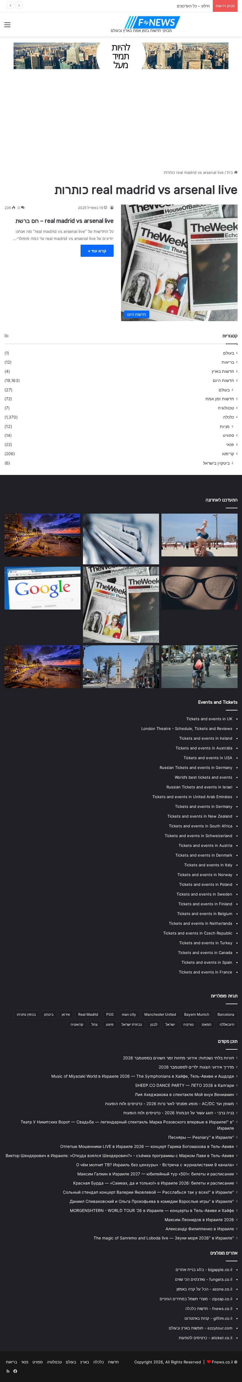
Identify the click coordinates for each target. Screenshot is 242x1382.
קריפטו (228, 453)
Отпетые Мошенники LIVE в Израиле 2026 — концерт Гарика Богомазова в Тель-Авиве (147, 1146)
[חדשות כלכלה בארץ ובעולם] (121, 55)
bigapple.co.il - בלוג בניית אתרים (204, 1269)
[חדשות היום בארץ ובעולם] (152, 22)
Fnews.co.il (222, 1362)
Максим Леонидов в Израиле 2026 (199, 1219)
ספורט (228, 435)
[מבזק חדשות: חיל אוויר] (42, 588)
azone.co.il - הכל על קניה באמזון (204, 1289)
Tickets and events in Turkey (205, 942)
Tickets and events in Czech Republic (197, 933)
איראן (66, 1014)
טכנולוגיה (226, 408)
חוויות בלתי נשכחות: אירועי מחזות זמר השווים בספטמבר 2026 (178, 1058)
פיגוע (109, 1024)
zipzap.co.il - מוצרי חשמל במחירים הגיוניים (196, 1298)
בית (230, 172)
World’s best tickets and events (203, 777)
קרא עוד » (97, 250)
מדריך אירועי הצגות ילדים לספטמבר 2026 (196, 1067)
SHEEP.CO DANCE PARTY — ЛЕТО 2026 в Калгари (184, 1085)
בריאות (228, 362)
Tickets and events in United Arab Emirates (192, 796)
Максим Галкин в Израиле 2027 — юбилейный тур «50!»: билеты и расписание (155, 1174)
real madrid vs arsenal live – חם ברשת (64, 220)
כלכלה (228, 417)
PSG (110, 1014)
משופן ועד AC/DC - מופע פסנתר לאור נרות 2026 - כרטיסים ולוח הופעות (169, 1103)
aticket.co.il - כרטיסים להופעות (205, 1337)
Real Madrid (88, 1014)
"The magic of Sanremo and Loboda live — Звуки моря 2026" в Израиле (164, 1238)
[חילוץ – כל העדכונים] (121, 539)
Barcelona (226, 1014)
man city (129, 1014)
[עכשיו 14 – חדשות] (121, 666)
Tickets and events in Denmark (203, 855)
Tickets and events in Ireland (205, 738)
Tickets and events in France (205, 972)
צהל (94, 1024)
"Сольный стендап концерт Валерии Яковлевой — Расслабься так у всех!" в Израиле (148, 1192)
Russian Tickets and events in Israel (199, 787)
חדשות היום (223, 380)
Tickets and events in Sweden (204, 894)
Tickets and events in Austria (205, 845)
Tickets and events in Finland (205, 903)
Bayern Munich (196, 1014)
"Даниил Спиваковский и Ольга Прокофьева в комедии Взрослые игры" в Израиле (152, 1201)
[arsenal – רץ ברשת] (121, 605)
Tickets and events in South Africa (200, 826)
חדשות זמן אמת (219, 398)
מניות (225, 426)
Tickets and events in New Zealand (199, 816)
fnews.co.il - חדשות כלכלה (208, 1308)
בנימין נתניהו (26, 1014)
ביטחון (48, 1014)
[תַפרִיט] (7, 26)
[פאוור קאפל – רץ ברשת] (42, 666)
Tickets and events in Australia (204, 748)
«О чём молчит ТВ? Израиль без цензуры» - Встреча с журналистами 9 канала (155, 1164)
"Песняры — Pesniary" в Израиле (201, 1137)
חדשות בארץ (223, 371)
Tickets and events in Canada (205, 952)
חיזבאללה (227, 1024)
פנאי (230, 444)
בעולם (228, 353)
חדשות (113, 1362)
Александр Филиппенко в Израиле (200, 1228)
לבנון (153, 1024)
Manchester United (160, 1014)
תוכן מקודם (228, 1041)
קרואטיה (77, 1024)
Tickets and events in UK (209, 718)
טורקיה (188, 1024)
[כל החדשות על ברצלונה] (42, 535)
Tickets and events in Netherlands (200, 923)
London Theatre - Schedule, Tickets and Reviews (186, 728)
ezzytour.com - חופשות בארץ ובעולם (200, 1328)
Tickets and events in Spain (207, 962)
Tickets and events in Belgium (204, 913)
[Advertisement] (121, 122)
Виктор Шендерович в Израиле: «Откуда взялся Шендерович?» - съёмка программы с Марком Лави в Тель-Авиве (120, 1155)
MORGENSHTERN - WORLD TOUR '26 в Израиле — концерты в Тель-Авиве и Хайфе (152, 1210)
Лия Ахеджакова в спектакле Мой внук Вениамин (184, 1094)
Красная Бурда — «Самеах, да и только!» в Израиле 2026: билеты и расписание (153, 1183)
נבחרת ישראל (132, 1024)
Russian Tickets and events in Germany (196, 767)
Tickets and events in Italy (208, 864)
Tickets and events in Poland (205, 884)
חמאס (206, 1024)
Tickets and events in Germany (203, 806)
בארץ (84, 1362)
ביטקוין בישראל (216, 462)
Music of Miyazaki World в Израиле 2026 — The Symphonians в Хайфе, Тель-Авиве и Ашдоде (142, 1076)
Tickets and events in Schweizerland (198, 835)
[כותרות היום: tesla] (199, 588)
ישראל (170, 1024)
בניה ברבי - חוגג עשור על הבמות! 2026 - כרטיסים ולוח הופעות (178, 1112)
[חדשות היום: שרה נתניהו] (199, 535)
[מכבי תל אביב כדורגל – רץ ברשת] (199, 666)
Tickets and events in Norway (204, 874)
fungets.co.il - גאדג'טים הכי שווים (203, 1279)
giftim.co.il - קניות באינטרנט (208, 1318)
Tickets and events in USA (208, 757)
